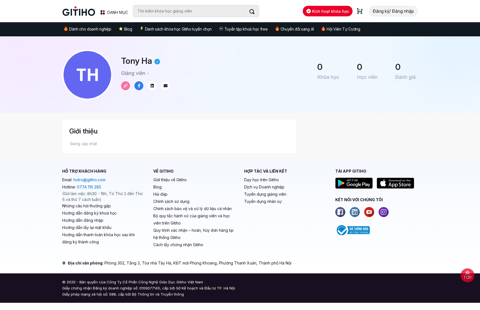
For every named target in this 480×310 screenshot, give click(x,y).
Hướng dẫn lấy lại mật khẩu (86, 227)
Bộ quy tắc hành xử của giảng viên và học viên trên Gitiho (191, 219)
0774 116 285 (89, 187)
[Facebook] (340, 212)
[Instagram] (384, 212)
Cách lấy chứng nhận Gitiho (178, 244)
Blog (128, 29)
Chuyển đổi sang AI (297, 29)
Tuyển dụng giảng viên (265, 194)
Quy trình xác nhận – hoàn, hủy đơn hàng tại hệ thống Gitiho (193, 234)
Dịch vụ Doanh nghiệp (264, 187)
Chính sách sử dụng (171, 201)
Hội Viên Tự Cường (343, 29)
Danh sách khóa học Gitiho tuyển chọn (178, 29)
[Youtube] (369, 212)
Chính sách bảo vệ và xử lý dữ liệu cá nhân (192, 208)
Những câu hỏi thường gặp (86, 205)
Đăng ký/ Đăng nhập (393, 11)
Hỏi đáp (160, 194)
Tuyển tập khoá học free (246, 29)
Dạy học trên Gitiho (261, 179)
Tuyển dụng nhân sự (263, 201)
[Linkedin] (355, 212)
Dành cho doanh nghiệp (90, 29)
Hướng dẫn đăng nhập (82, 220)
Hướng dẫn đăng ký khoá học (89, 213)
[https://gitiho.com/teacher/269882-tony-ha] (125, 85)
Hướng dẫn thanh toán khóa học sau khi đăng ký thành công (98, 238)
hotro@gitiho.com (89, 179)
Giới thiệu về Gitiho (170, 179)
